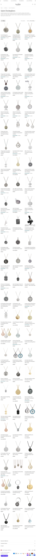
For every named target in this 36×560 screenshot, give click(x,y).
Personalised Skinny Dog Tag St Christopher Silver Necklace (6, 323)
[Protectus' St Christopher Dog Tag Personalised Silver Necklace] (6, 277)
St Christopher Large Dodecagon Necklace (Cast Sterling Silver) (17, 305)
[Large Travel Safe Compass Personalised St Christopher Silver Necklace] (30, 162)
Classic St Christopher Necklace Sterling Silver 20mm (5, 113)
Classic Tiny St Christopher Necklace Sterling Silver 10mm (5, 170)
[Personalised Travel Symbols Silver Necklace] (18, 465)
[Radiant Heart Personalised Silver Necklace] (18, 446)
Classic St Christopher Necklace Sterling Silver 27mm (17, 113)
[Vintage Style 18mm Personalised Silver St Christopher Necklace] (6, 124)
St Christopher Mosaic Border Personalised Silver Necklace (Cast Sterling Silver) (6, 305)
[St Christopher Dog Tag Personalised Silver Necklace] (18, 221)
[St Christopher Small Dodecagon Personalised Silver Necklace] (6, 240)
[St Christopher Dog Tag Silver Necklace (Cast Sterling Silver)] (30, 240)
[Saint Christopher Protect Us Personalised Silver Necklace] (18, 277)
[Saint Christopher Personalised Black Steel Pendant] (6, 518)
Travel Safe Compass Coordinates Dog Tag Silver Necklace (17, 133)
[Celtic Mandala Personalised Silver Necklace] (18, 259)
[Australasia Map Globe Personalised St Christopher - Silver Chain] (30, 353)
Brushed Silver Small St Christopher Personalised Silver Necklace (17, 75)
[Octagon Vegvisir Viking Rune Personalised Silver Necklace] (30, 296)
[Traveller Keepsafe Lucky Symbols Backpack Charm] (30, 221)
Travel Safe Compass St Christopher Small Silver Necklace (29, 56)
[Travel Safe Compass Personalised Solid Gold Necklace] (18, 162)
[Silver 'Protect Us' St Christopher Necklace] (30, 144)
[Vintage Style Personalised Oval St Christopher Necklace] (6, 67)
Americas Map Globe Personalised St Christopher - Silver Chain (18, 342)
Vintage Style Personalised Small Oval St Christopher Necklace (5, 152)
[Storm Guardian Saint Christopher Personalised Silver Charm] (30, 390)
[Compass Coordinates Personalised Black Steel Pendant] (30, 446)
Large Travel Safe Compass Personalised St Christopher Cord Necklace (6, 94)
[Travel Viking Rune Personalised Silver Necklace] (6, 28)
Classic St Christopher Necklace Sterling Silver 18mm (29, 94)
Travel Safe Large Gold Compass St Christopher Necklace (17, 398)
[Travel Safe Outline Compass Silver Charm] (18, 144)
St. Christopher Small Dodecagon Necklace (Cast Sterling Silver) (5, 361)
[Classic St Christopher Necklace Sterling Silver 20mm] (6, 105)
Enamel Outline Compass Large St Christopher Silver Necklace (29, 417)
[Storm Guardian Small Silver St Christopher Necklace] (30, 501)
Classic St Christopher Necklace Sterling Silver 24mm (29, 209)
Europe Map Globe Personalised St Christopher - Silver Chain (6, 473)
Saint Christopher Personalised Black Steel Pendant (5, 527)
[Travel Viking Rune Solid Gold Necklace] (18, 315)
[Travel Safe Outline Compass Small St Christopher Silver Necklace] (30, 124)
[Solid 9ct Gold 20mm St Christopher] (30, 428)
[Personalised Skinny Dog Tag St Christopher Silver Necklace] (6, 315)
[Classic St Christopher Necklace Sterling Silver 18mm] (30, 85)
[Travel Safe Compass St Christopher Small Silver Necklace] (30, 47)
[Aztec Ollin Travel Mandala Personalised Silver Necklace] (18, 182)
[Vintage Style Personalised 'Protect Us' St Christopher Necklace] (6, 182)
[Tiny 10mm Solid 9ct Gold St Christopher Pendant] (6, 409)
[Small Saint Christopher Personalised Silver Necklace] (30, 259)
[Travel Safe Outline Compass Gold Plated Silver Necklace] (6, 333)
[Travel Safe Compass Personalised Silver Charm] (18, 240)
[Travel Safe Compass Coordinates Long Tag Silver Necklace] (6, 221)
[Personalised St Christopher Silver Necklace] (18, 47)
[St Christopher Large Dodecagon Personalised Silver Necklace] (6, 47)
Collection (5, 7)
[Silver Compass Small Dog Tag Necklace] (6, 390)
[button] (3, 37)
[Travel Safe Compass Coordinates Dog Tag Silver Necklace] (18, 124)
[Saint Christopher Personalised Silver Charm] (18, 201)
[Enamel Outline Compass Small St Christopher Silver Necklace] (18, 353)
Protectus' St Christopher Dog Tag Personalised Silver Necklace (5, 285)
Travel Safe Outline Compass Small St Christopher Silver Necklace (30, 133)
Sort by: (28, 20)
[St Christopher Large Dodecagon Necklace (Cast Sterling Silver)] (18, 296)
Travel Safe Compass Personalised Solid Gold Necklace (17, 170)
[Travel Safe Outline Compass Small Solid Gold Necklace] (30, 465)
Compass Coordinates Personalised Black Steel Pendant (29, 454)
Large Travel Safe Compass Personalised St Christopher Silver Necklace (30, 170)
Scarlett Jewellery (6, 552)
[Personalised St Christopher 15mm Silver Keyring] (18, 501)
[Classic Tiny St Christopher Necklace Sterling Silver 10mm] (6, 162)
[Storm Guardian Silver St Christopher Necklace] (6, 259)
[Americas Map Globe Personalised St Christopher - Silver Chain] (18, 333)
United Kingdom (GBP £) (6, 550)
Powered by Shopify (4, 553)
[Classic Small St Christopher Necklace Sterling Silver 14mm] (30, 182)
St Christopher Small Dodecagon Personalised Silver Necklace (5, 249)
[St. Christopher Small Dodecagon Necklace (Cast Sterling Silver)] (6, 353)
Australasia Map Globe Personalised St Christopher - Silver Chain (30, 361)
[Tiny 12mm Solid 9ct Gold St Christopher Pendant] (30, 371)
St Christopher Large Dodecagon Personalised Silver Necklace (5, 56)
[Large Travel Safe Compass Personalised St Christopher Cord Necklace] (6, 85)
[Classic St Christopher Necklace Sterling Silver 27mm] (18, 105)
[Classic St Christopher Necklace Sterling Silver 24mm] (30, 201)
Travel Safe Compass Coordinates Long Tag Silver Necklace (6, 229)
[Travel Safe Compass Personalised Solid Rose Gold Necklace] (6, 428)
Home (2, 7)
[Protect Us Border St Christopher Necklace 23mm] (6, 371)
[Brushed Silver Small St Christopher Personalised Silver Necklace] (18, 67)
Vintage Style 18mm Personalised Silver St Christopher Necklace (4, 133)
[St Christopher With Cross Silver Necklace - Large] (6, 446)
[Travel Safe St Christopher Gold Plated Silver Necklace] (6, 484)
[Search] (33, 4)
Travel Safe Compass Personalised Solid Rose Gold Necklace (6, 436)
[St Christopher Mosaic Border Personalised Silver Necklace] (18, 85)
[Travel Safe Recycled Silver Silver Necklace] (18, 428)
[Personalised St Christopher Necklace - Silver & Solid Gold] (30, 28)
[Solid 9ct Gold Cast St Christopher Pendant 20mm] (30, 315)
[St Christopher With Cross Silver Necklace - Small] (6, 501)
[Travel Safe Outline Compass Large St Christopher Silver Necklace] (30, 105)
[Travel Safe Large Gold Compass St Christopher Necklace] (18, 390)
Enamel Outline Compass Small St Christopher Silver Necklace (17, 361)
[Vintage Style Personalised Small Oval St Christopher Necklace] (6, 144)
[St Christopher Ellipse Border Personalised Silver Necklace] (30, 67)
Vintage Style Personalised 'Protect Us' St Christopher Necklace (5, 190)
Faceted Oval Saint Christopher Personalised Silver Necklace (5, 209)
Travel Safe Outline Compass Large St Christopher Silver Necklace (30, 113)
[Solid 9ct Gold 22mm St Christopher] (30, 484)
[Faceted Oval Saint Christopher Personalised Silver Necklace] (6, 201)
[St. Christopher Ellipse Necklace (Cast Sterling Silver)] (30, 333)
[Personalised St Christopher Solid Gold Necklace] (18, 518)
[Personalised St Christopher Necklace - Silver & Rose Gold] (30, 277)
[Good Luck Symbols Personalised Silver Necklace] (18, 371)
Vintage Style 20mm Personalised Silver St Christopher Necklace (16, 36)
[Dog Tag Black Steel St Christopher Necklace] (18, 409)
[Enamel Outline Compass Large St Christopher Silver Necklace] (30, 409)
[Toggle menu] (1, 4)
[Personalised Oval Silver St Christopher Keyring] (18, 484)
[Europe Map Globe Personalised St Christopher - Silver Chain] (6, 465)
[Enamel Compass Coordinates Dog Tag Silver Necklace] (30, 518)
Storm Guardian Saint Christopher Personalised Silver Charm (29, 398)
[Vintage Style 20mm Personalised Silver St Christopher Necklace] (18, 28)
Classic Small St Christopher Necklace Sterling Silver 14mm (30, 190)
